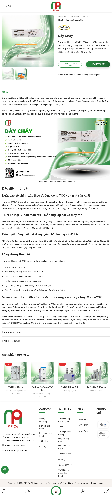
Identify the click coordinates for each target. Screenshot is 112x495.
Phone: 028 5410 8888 (15, 445)
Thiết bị (85, 16)
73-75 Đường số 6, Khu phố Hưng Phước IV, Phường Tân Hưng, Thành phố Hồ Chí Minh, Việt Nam (20, 437)
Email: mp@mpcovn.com (16, 450)
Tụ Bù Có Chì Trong (96, 387)
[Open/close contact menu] (5, 470)
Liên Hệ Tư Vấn (98, 64)
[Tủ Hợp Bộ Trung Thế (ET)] (42, 373)
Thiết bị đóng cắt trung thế (70, 20)
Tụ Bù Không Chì (69, 387)
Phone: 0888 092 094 (70, 64)
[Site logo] (56, 6)
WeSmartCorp (66, 483)
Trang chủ (62, 16)
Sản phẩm (74, 16)
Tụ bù (73, 390)
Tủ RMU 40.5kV (15, 387)
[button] (5, 41)
